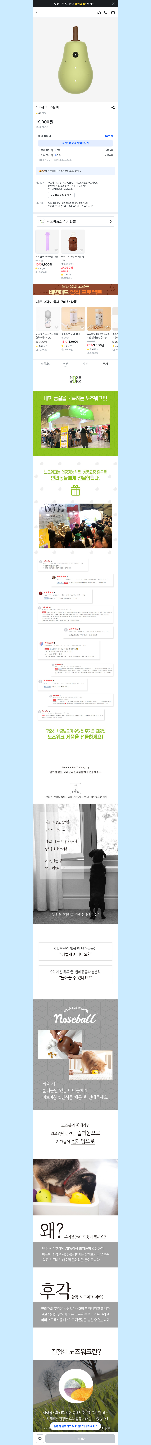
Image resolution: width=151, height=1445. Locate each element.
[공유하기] (113, 107)
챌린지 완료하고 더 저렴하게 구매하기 (74, 1426)
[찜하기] (56, 250)
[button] (74, 3)
